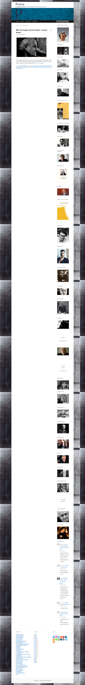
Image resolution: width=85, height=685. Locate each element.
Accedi (54, 631)
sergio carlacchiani (63, 612)
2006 (35, 661)
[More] (54, 642)
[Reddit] (61, 637)
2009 (35, 657)
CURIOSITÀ (18, 646)
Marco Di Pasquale (63, 578)
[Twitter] (59, 637)
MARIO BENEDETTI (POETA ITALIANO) (23, 657)
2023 (35, 638)
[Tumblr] (61, 639)
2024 (35, 637)
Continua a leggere (40, 63)
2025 (35, 636)
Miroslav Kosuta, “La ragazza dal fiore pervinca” (64, 581)
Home (17, 21)
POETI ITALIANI (19, 669)
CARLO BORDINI (19, 642)
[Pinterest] (63, 637)
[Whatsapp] (56, 639)
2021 (35, 641)
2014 (35, 650)
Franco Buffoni (35, 65)
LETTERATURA (19, 653)
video (17, 674)
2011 (35, 654)
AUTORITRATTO (19, 640)
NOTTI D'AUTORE (19, 661)
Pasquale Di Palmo (26, 67)
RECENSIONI (18, 671)
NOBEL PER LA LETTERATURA (22, 659)
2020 (35, 642)
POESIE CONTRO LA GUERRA (22, 666)
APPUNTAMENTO (24, 65)
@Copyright (35, 21)
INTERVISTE (18, 650)
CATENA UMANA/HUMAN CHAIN (22, 644)
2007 (35, 659)
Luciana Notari (41, 65)
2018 (35, 645)
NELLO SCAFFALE (19, 658)
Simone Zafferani (48, 67)
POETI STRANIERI (19, 670)
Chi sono (22, 21)
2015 (35, 649)
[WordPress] (63, 639)
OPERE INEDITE (19, 663)
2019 (35, 644)
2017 (35, 646)
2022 (35, 640)
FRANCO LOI (18, 647)
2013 (35, 651)
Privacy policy (28, 21)
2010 (35, 655)
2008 (35, 658)
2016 (35, 647)
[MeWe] (66, 637)
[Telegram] (66, 639)
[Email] (59, 639)
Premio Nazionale (41, 67)
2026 (35, 634)
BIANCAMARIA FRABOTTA (21, 641)
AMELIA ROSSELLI (20, 634)
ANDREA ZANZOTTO (20, 636)
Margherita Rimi (47, 65)
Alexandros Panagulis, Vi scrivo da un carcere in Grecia (64, 547)
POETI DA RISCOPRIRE (20, 667)
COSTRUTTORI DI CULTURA (21, 645)
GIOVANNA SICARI (19, 649)
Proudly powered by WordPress (45, 680)
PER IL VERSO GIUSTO (20, 665)
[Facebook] (54, 637)
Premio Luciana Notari (34, 67)
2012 (35, 653)
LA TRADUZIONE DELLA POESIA (22, 651)
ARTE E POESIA (19, 638)
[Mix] (54, 639)
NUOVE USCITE (19, 662)
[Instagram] (56, 637)
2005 (35, 662)
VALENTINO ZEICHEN (20, 673)
